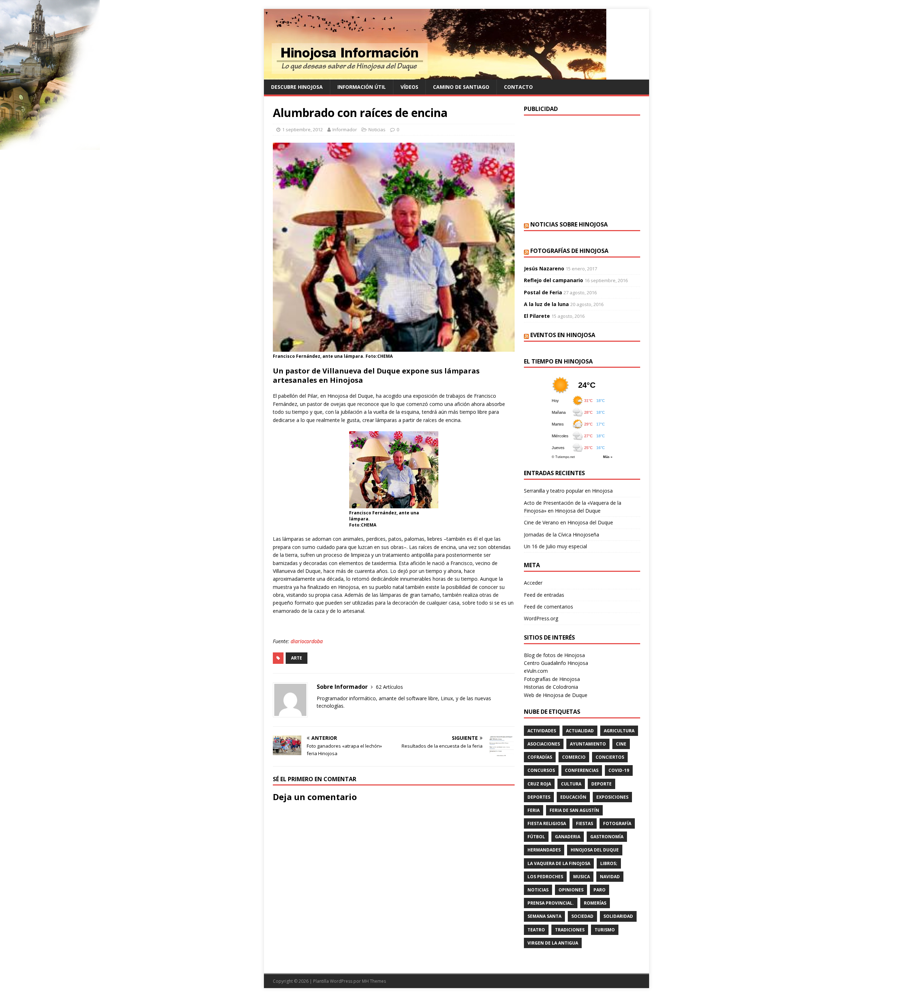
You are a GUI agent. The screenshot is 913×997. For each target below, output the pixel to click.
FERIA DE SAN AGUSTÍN (574, 810)
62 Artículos (389, 686)
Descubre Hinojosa (297, 86)
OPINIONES (570, 890)
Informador (344, 129)
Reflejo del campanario (553, 280)
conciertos (610, 757)
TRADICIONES (570, 930)
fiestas (584, 823)
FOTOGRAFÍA (617, 823)
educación (573, 797)
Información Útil (361, 86)
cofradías (539, 757)
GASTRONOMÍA (606, 837)
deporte (601, 784)
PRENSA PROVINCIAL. (550, 903)
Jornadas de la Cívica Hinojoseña (561, 534)
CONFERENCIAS (581, 770)
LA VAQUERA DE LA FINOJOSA (558, 863)
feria (533, 810)
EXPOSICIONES (612, 797)
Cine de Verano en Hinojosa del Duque (568, 522)
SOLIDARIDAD (618, 916)
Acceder (533, 582)
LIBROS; (608, 863)
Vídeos (409, 86)
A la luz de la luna (546, 304)
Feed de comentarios (548, 606)
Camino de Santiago (461, 86)
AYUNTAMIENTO (588, 744)
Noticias (377, 129)
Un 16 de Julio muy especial (555, 546)
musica (581, 877)
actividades (541, 731)
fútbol (536, 837)
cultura (571, 784)
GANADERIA (567, 837)
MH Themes (374, 981)
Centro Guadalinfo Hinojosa (556, 663)
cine (621, 744)
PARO (599, 890)
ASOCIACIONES (543, 744)
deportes (538, 797)
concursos (541, 770)
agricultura (619, 731)
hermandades (544, 850)
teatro (536, 930)
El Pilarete (537, 315)
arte (296, 658)
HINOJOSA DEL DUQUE (595, 850)
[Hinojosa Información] (435, 75)
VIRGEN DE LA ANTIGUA (552, 943)
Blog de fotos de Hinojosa (554, 655)
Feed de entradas (544, 594)
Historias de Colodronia (551, 686)
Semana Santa (544, 916)
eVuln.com (536, 670)
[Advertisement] (582, 167)
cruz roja (539, 784)
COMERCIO (574, 757)
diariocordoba (307, 641)
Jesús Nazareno (544, 268)
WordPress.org (541, 618)
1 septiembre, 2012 (302, 129)
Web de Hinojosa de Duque (555, 695)
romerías (595, 903)
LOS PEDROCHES (545, 877)
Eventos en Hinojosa (562, 335)
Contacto (518, 86)
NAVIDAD (610, 877)
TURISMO (605, 930)
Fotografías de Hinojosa (569, 251)
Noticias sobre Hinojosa (569, 224)
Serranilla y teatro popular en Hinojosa (568, 490)
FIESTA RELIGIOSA (546, 823)
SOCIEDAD (582, 916)
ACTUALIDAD (580, 731)
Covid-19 (618, 770)
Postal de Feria (543, 292)
